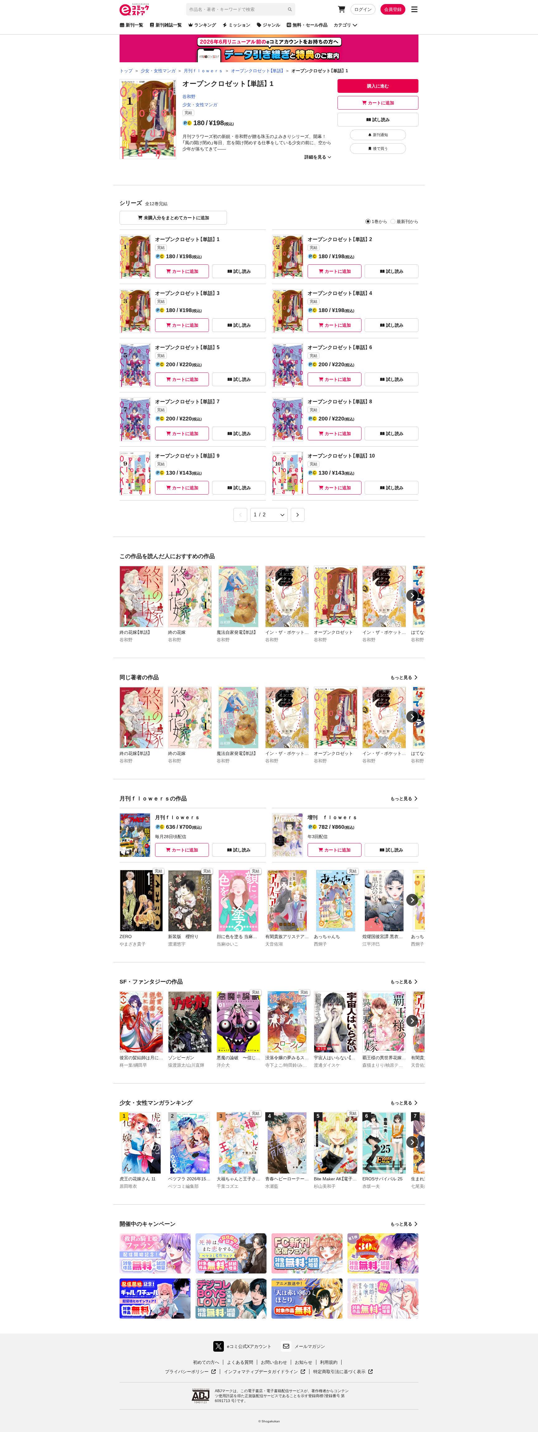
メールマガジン (310, 1346)
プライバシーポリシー (190, 1372)
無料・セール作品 (310, 24)
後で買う (380, 148)
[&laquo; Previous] (240, 515)
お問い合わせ (274, 1362)
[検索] (290, 9)
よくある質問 (240, 1362)
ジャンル (271, 24)
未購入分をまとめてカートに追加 (176, 217)
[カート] (341, 9)
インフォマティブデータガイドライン (261, 1372)
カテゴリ (342, 24)
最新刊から (407, 221)
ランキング (205, 24)
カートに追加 (381, 102)
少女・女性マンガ (199, 104)
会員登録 (393, 9)
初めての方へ (206, 1362)
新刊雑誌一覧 (169, 24)
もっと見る (401, 677)
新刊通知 (380, 135)
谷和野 (189, 96)
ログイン (363, 9)
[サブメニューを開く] (414, 9)
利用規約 (328, 1362)
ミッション (239, 24)
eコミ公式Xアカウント (244, 1348)
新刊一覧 (134, 24)
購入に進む (378, 85)
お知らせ (303, 1362)
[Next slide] (412, 595)
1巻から (379, 221)
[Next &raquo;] (297, 515)
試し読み (381, 119)
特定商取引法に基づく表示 (343, 1372)
